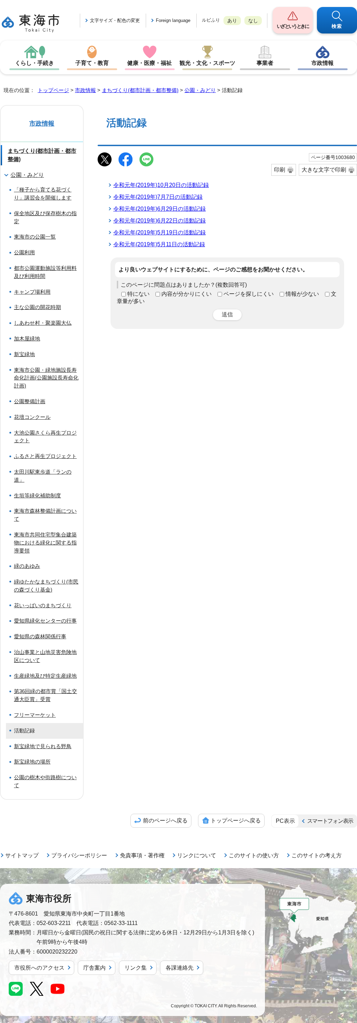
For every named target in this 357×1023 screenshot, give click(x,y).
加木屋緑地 (27, 338)
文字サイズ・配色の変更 (115, 20)
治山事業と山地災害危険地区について (45, 656)
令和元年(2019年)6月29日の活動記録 (159, 209)
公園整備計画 (29, 401)
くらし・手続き (34, 63)
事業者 (265, 63)
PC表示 (285, 821)
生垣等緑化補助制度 (37, 495)
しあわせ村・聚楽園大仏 (42, 323)
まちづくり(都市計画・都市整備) (140, 90)
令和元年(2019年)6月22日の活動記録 (159, 221)
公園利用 (24, 252)
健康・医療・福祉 (149, 63)
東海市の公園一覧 (35, 237)
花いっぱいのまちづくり (42, 605)
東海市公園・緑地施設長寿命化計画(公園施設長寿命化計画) (46, 378)
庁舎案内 (94, 968)
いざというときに (293, 26)
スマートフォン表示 (330, 821)
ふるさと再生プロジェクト (45, 456)
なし (253, 20)
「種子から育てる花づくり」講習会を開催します (42, 194)
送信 (227, 314)
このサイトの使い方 (254, 855)
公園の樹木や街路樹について (45, 781)
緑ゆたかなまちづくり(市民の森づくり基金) (46, 586)
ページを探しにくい (248, 294)
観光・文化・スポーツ (207, 63)
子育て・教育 (92, 63)
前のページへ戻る (165, 820)
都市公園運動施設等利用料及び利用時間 (45, 272)
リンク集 (135, 968)
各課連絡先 (179, 968)
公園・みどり (200, 90)
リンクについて (196, 855)
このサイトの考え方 (316, 855)
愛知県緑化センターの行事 (45, 621)
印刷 (279, 170)
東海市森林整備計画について (45, 515)
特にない (138, 294)
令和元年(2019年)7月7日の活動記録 (158, 197)
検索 (337, 26)
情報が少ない (302, 294)
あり (232, 20)
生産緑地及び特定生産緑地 (45, 676)
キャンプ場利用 (32, 292)
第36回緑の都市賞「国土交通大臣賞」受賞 (45, 695)
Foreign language (173, 20)
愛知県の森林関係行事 (40, 636)
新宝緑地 (24, 354)
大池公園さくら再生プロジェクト (45, 437)
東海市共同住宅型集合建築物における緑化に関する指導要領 (45, 543)
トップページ (53, 90)
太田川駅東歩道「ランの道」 (42, 476)
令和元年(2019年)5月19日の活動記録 (159, 232)
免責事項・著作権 (142, 855)
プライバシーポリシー (79, 855)
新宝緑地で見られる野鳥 (42, 746)
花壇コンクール (32, 417)
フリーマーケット (35, 715)
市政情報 (322, 63)
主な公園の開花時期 (37, 307)
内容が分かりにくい (186, 294)
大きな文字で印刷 (324, 170)
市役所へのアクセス (39, 968)
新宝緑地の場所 (32, 762)
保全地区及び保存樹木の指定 (45, 217)
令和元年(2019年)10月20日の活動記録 (161, 185)
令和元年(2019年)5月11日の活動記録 (159, 244)
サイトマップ (22, 855)
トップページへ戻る (236, 820)
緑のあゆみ (27, 566)
